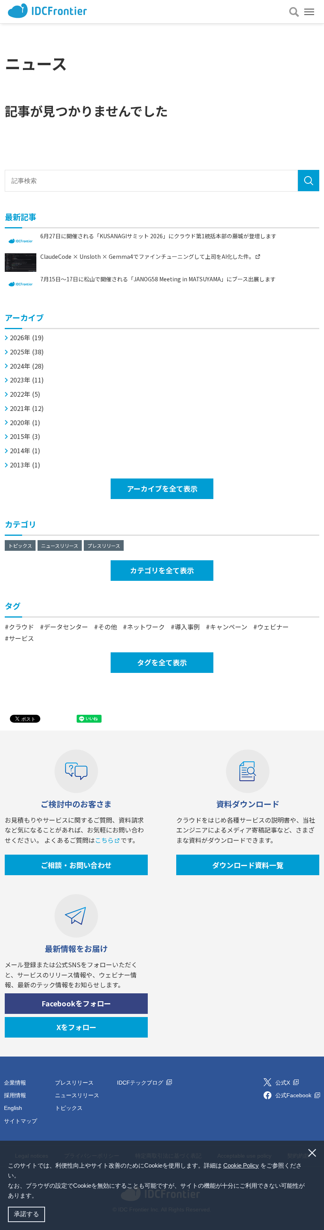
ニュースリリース (59, 545)
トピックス (20, 545)
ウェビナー (273, 626)
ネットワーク (146, 626)
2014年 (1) (25, 450)
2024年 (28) (27, 366)
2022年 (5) (25, 394)
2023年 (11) (27, 380)
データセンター (66, 626)
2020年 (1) (25, 422)
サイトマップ (20, 1121)
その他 (107, 626)
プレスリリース (103, 545)
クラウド (21, 626)
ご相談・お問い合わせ (76, 865)
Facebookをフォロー (76, 1003)
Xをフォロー (76, 1027)
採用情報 (15, 1095)
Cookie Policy (241, 1165)
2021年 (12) (27, 408)
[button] (40, 1196)
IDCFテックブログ (141, 1082)
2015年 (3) (25, 436)
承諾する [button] (26, 1214)
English (13, 1108)
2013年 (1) (25, 465)
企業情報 (15, 1082)
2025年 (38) (27, 352)
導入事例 (187, 626)
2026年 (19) (27, 337)
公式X (283, 1082)
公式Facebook (294, 1095)
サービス (21, 638)
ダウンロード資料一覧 (247, 865)
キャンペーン (228, 626)
